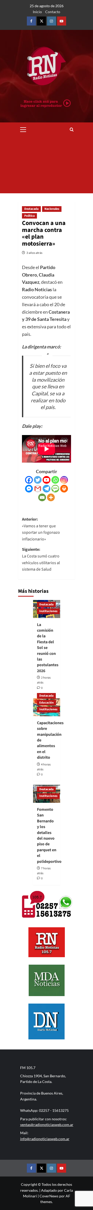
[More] (51, 497)
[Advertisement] (46, 165)
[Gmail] (38, 489)
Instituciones (48, 611)
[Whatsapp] (55, 480)
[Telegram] (46, 489)
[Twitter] (38, 480)
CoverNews (49, 1196)
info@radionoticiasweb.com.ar (44, 1139)
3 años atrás (34, 253)
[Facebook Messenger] (29, 489)
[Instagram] (64, 480)
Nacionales (51, 209)
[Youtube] (46, 480)
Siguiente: (41, 559)
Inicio (37, 12)
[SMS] (55, 489)
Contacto (52, 12)
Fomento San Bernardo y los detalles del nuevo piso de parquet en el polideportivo (49, 835)
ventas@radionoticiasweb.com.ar (46, 1124)
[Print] (64, 489)
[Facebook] (29, 480)
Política (29, 216)
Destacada (31, 209)
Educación (46, 702)
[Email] (42, 497)
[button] (23, 128)
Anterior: (41, 529)
